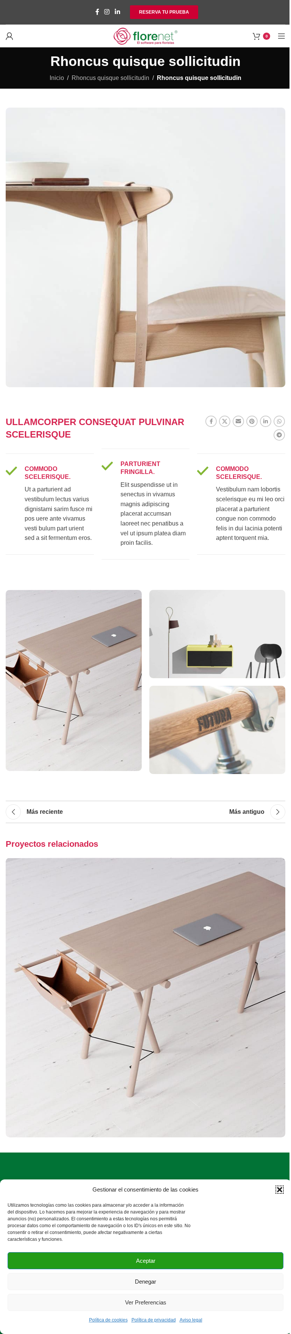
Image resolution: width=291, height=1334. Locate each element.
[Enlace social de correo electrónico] (238, 421)
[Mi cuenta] (9, 36)
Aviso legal (191, 1320)
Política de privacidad (153, 1320)
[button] (279, 1189)
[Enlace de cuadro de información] (50, 504)
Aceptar (145, 1260)
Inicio (57, 78)
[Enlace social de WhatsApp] (279, 421)
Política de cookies (108, 1320)
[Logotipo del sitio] (145, 35)
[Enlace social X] (224, 421)
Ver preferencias (145, 1302)
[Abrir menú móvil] (281, 36)
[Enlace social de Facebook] (97, 12)
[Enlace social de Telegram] (279, 435)
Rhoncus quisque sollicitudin (110, 78)
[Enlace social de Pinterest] (252, 421)
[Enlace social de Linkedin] (117, 12)
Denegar (145, 1281)
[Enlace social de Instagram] (107, 12)
